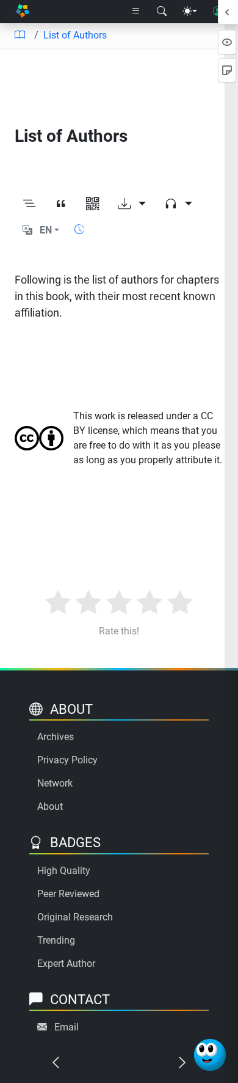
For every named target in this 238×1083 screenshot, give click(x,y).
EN (46, 230)
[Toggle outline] (29, 204)
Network (55, 783)
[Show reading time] (79, 229)
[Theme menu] (190, 11)
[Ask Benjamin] (210, 1055)
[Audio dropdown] (178, 204)
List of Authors (75, 35)
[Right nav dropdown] (136, 11)
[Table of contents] (19, 35)
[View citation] (61, 204)
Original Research (75, 917)
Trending (56, 940)
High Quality (63, 870)
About (50, 806)
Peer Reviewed (68, 894)
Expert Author (66, 963)
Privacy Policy (67, 760)
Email (66, 1027)
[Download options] (132, 204)
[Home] (22, 12)
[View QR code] (92, 204)
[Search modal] (162, 11)
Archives (55, 737)
